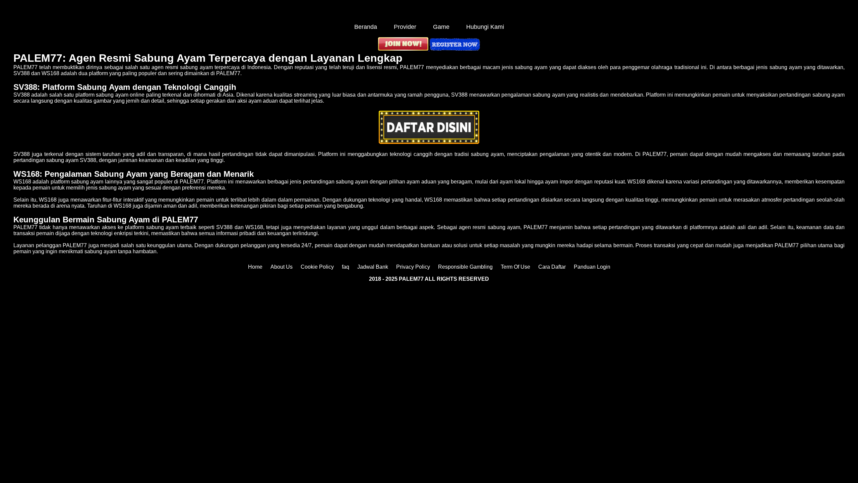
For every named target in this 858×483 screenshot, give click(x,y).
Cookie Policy (317, 267)
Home (255, 267)
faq (345, 267)
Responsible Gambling (465, 267)
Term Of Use (515, 267)
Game (441, 26)
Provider (405, 26)
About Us (281, 267)
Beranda (365, 26)
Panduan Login (592, 267)
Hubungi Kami (485, 26)
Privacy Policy (413, 267)
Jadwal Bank (372, 267)
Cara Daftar (552, 267)
